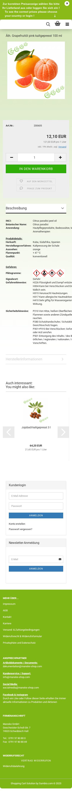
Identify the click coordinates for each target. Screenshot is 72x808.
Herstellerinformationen (24, 359)
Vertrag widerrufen (36, 760)
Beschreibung (16, 208)
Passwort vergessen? (20, 529)
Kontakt (7, 616)
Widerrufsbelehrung (13, 766)
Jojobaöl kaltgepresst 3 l (36, 427)
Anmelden (36, 515)
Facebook (8, 694)
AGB (5, 610)
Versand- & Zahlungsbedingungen (21, 629)
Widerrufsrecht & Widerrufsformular (22, 636)
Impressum (9, 603)
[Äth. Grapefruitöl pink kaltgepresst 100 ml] (36, 70)
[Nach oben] (61, 802)
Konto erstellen (17, 523)
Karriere (7, 623)
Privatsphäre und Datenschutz (19, 642)
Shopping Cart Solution (23, 783)
